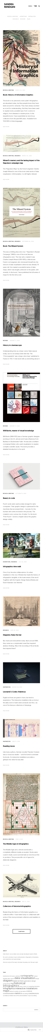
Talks (28, 19)
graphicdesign (6, 983)
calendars (17, 976)
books (13, 976)
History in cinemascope (12, 345)
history (21, 986)
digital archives (18, 981)
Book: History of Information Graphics (18, 95)
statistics (18, 993)
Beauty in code (9, 498)
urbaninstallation (23, 995)
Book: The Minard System (13, 246)
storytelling (25, 993)
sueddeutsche (33, 993)
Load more (21, 931)
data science (11, 978)
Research (16, 19)
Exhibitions (23, 16)
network (12, 991)
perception (23, 991)
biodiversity (6, 976)
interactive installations (26, 988)
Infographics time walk (12, 566)
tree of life (16, 995)
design (37, 978)
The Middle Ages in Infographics (16, 844)
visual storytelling (32, 995)
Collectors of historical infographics (17, 906)
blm (10, 976)
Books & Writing (12, 16)
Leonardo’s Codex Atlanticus (14, 692)
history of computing (28, 986)
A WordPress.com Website (21, 1027)
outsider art (17, 991)
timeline (11, 995)
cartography (27, 975)
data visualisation (24, 978)
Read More (6, 126)
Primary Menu (36, 6)
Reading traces (9, 746)
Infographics (9, 988)
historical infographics (14, 984)
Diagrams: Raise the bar (12, 635)
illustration (37, 986)
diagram (8, 980)
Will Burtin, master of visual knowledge (18, 430)
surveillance (6, 995)
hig (12, 983)
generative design (30, 981)
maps (6, 990)
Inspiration (32, 16)
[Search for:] (21, 1009)
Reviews (22, 19)
